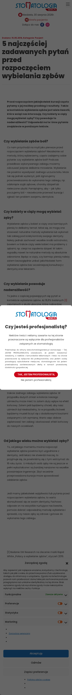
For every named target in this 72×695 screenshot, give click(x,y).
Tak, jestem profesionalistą (36, 374)
